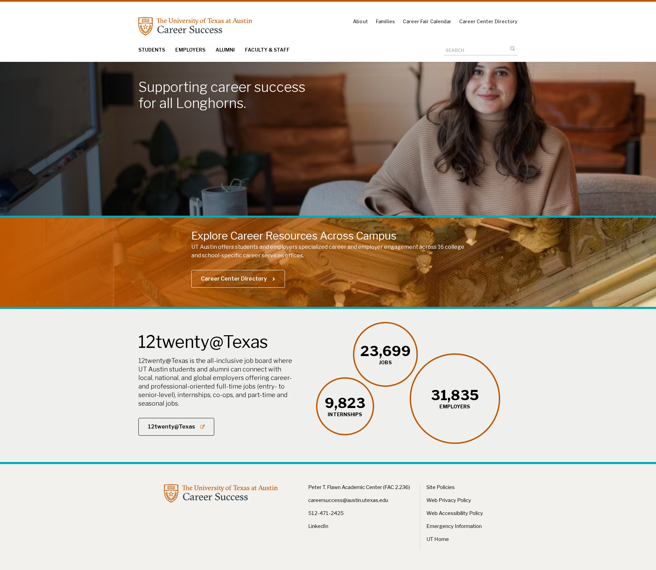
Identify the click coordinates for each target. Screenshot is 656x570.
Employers (190, 50)
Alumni (225, 50)
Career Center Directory (488, 21)
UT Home (437, 539)
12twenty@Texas (171, 426)
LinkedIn (318, 526)
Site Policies (440, 487)
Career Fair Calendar (427, 21)
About (360, 21)
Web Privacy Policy (448, 500)
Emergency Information (454, 526)
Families (385, 21)
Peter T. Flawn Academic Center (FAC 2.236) (359, 487)
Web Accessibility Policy (454, 513)
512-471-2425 (326, 513)
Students (151, 50)
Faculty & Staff (267, 50)
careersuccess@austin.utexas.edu (348, 500)
